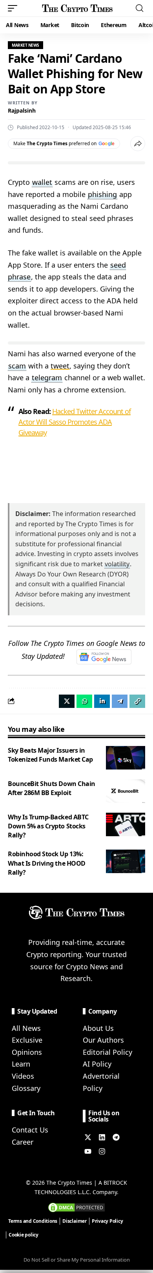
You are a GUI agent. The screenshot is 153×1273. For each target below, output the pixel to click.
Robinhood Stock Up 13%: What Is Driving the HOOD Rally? (47, 863)
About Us (98, 1028)
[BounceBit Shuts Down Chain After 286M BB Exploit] (125, 791)
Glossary (26, 1088)
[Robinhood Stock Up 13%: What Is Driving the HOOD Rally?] (125, 861)
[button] (14, 8)
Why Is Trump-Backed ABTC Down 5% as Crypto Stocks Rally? (48, 826)
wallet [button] (42, 182)
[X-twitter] (88, 1137)
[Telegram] (116, 1137)
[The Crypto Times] (77, 8)
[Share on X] (67, 701)
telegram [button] (47, 377)
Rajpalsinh (22, 110)
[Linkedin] (102, 1137)
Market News (25, 45)
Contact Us (30, 1129)
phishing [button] (102, 194)
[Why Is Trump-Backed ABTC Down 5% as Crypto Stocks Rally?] (125, 824)
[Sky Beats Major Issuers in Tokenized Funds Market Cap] (125, 758)
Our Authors (103, 1040)
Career (22, 1142)
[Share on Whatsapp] (84, 701)
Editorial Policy (107, 1052)
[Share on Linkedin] (102, 701)
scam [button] (17, 365)
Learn (21, 1064)
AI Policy (97, 1064)
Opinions (27, 1052)
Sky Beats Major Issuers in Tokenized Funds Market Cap (50, 755)
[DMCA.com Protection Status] (76, 1206)
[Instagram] (102, 1151)
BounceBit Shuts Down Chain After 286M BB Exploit (51, 788)
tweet (60, 365)
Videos (23, 1076)
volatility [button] (117, 564)
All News (26, 1028)
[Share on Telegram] (120, 701)
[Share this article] (137, 143)
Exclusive (27, 1040)
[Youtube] (88, 1151)
